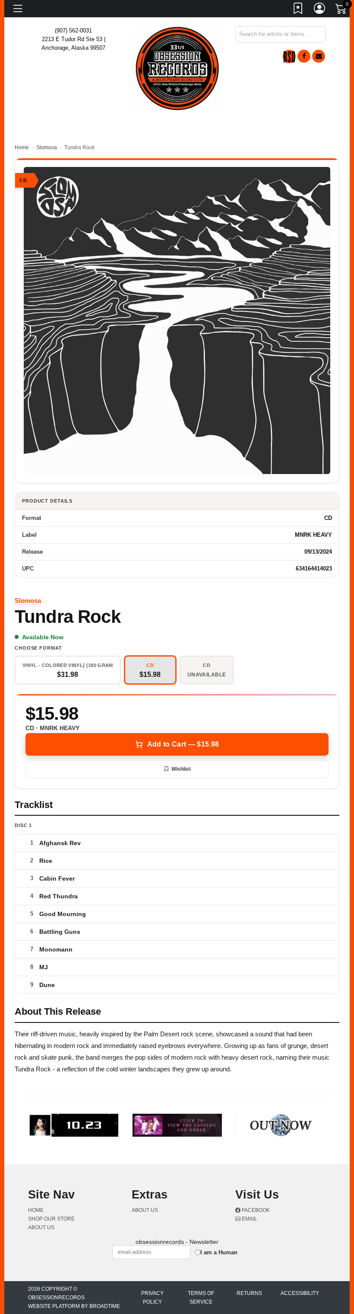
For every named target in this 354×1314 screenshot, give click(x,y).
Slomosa (46, 147)
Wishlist (181, 769)
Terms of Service (201, 1297)
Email (248, 1219)
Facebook (255, 1210)
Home (22, 147)
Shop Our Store (51, 1219)
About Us (41, 1227)
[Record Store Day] (289, 56)
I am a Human (218, 1252)
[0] (341, 10)
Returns (249, 1293)
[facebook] (304, 56)
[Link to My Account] (320, 9)
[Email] (318, 56)
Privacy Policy (152, 1297)
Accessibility (300, 1293)
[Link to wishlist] (298, 9)
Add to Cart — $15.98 (183, 744)
